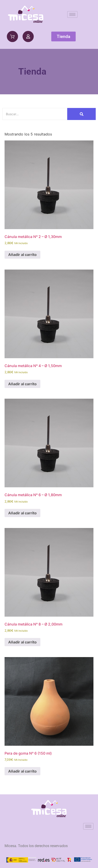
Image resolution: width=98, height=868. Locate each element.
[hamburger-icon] (72, 14)
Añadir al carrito (22, 254)
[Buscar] (81, 114)
